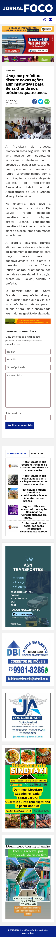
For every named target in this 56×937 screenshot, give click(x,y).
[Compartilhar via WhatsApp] (47, 101)
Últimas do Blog (17, 453)
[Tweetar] (40, 101)
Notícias (10, 71)
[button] (5, 20)
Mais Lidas (37, 453)
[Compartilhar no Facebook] (34, 101)
